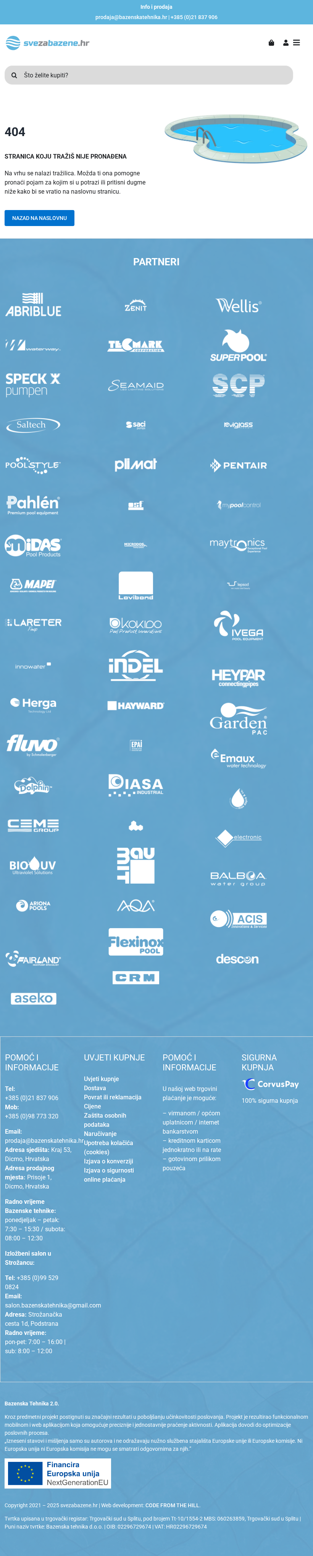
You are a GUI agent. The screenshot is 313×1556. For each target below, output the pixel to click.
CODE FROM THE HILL (172, 1505)
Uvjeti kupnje (101, 1079)
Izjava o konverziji (108, 1161)
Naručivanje (100, 1133)
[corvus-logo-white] (270, 1081)
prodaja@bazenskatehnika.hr (131, 17)
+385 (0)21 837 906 (194, 17)
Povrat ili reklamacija (113, 1097)
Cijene (92, 1106)
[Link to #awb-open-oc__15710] (296, 43)
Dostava (95, 1088)
